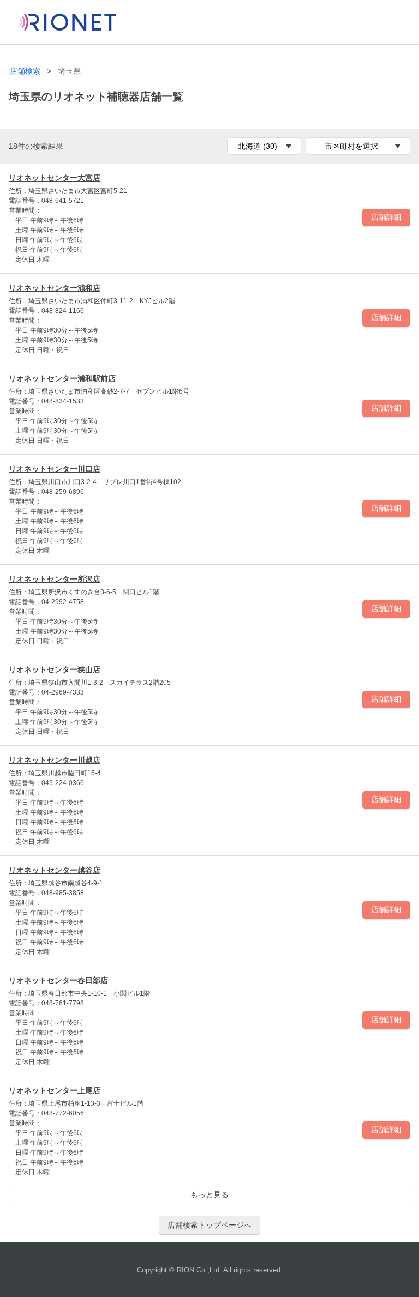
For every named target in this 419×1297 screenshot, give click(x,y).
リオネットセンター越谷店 (54, 870)
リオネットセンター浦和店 (54, 287)
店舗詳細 (386, 217)
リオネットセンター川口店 (54, 468)
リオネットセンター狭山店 (54, 669)
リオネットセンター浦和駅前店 (62, 378)
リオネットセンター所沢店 (54, 579)
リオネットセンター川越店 (54, 760)
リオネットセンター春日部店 (58, 980)
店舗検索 (25, 71)
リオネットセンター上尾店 (54, 1090)
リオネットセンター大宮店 (54, 177)
